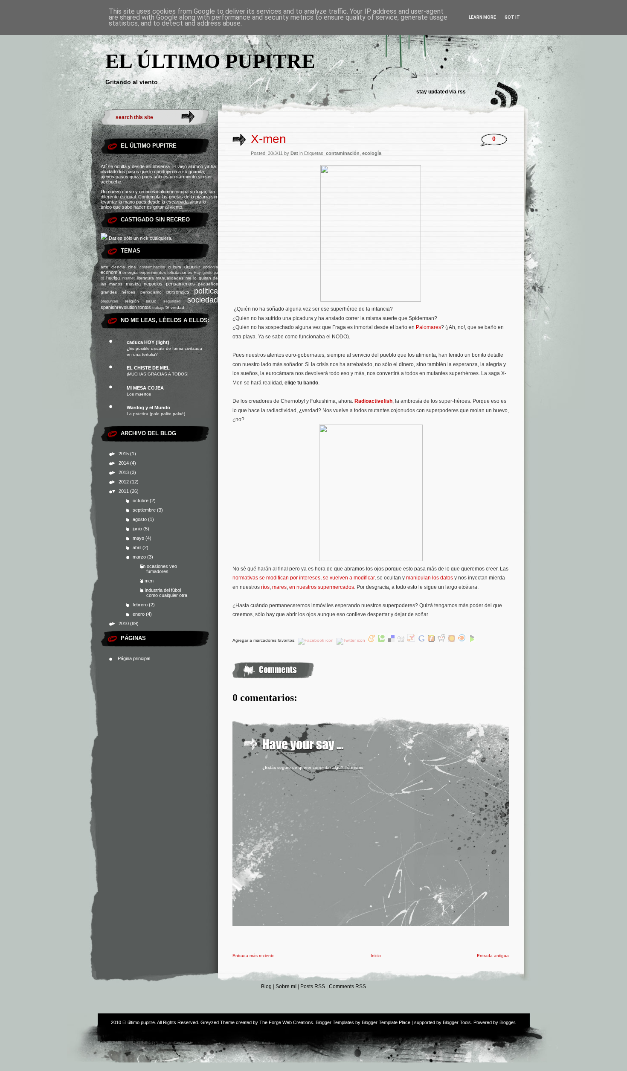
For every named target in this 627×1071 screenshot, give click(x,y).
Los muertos (139, 394)
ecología (210, 267)
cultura (174, 267)
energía (130, 272)
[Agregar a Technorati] (382, 640)
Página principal (134, 658)
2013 (124, 472)
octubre (141, 500)
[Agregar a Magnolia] (452, 640)
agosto (140, 519)
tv (167, 307)
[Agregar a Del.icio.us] (392, 640)
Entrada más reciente (253, 955)
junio (138, 528)
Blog (266, 987)
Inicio (376, 955)
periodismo (151, 292)
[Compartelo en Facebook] (316, 640)
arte (104, 267)
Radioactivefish (373, 401)
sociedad (202, 300)
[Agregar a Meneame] (372, 640)
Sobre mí (286, 987)
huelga (113, 277)
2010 (124, 623)
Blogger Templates (335, 1022)
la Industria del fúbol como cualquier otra (163, 593)
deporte (192, 266)
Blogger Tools (457, 1022)
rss (462, 92)
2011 (124, 491)
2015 (124, 453)
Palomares (428, 327)
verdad (177, 307)
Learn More (482, 17)
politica (206, 291)
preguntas (109, 301)
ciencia (118, 267)
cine (132, 267)
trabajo (158, 308)
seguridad (171, 301)
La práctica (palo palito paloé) (156, 413)
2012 (124, 481)
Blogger (507, 1022)
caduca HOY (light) (148, 342)
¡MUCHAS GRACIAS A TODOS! (158, 374)
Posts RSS (312, 987)
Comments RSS (347, 987)
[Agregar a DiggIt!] (402, 640)
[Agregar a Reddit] (442, 640)
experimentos (152, 272)
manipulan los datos (429, 578)
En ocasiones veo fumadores (158, 569)
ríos (265, 587)
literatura (145, 278)
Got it (512, 17)
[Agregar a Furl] (432, 640)
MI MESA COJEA (145, 387)
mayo (139, 538)
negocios (153, 283)
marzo (140, 556)
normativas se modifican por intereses (276, 578)
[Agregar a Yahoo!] (411, 640)
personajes (177, 291)
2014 (124, 463)
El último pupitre (210, 60)
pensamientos (180, 283)
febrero (141, 604)
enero (139, 614)
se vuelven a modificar (348, 578)
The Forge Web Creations (286, 1022)
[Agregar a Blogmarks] (472, 640)
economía (111, 272)
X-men (147, 580)
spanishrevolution (119, 307)
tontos (144, 307)
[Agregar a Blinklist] (462, 640)
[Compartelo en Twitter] (351, 640)
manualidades (169, 278)
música (133, 283)
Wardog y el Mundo (148, 407)
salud (151, 301)
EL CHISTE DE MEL (148, 367)
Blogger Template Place (386, 1022)
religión (132, 301)
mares (279, 587)
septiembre (145, 509)
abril (137, 547)
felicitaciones (179, 272)
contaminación (152, 267)
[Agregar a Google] (422, 640)
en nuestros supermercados (321, 587)
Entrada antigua (493, 955)
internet (128, 278)
